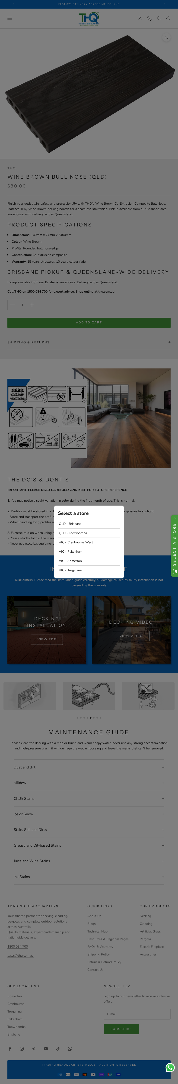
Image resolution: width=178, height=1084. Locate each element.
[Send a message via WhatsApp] (170, 1067)
